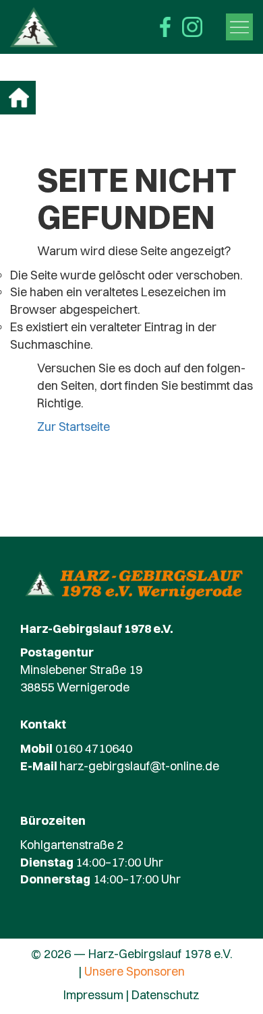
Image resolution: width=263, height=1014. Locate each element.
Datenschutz (166, 995)
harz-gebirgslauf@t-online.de (139, 766)
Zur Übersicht (18, 97)
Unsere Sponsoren (134, 971)
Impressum (93, 995)
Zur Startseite (73, 426)
